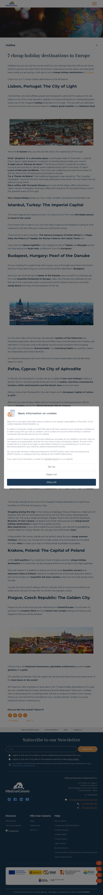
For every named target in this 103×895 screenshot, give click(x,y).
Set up (51, 466)
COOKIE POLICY (51, 459)
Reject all (51, 474)
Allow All (51, 482)
